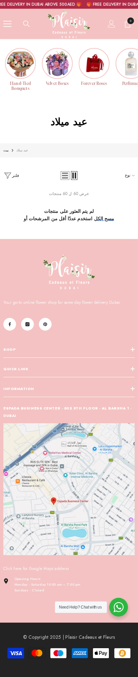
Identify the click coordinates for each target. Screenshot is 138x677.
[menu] (7, 24)
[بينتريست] (45, 324)
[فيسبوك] (9, 324)
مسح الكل (104, 218)
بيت (6, 150)
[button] (65, 175)
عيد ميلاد (22, 150)
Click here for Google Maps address (36, 569)
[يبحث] (26, 24)
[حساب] (111, 24)
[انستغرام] (27, 324)
